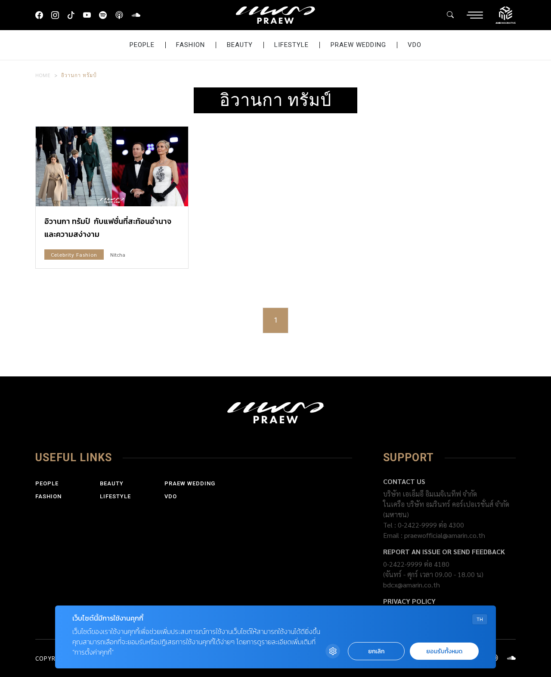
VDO (414, 45)
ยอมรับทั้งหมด (444, 651)
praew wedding (358, 45)
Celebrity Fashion (74, 254)
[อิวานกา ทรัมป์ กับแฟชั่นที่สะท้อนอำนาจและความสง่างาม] (112, 167)
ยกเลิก (376, 651)
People (142, 45)
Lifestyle (291, 45)
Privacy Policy (409, 601)
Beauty (240, 45)
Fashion (190, 45)
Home (43, 74)
